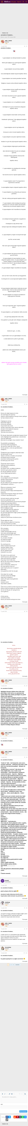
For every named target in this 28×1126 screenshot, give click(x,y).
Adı (1, 1104)
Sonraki (17, 964)
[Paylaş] (25, 46)
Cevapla (25, 394)
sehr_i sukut (4, 37)
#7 (26, 885)
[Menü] (2, 1)
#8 (26, 908)
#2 (26, 404)
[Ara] (26, 1)
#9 (26, 929)
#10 (26, 953)
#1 (26, 46)
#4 (26, 685)
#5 (26, 738)
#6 (26, 757)
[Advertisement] (14, 18)
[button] (2, 1094)
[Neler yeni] (23, 1)
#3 (26, 611)
